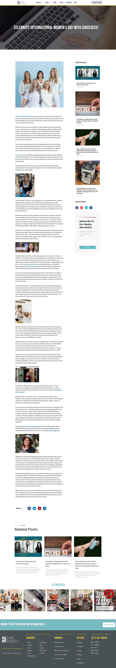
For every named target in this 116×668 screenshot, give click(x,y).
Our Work (69, 3)
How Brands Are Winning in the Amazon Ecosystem (86, 84)
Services (38, 3)
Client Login (43, 650)
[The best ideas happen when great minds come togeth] (81, 600)
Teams (55, 3)
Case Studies (43, 642)
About (47, 3)
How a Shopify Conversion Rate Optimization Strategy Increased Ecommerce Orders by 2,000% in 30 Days (87, 151)
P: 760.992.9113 (58, 658)
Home (29, 642)
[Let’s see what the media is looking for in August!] (58, 600)
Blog (75, 3)
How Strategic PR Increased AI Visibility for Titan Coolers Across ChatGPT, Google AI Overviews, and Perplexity (87, 191)
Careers (42, 648)
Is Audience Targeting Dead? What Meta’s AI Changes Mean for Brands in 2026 (87, 121)
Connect (42, 653)
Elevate (61, 3)
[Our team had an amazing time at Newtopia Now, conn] (11, 600)
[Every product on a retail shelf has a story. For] (105, 600)
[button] (39, 2)
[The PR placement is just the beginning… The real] (34, 600)
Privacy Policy (31, 656)
